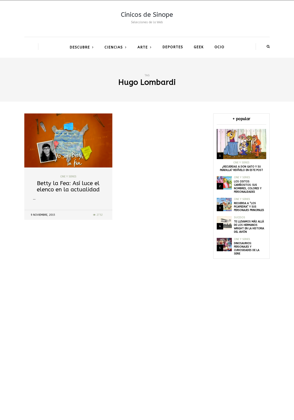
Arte (143, 47)
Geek (199, 47)
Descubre (80, 47)
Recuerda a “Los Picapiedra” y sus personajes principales (249, 207)
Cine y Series (68, 176)
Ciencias (114, 47)
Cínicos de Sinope (147, 15)
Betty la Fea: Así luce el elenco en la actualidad (68, 186)
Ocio (219, 47)
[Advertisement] (147, 353)
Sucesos (239, 217)
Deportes (172, 47)
